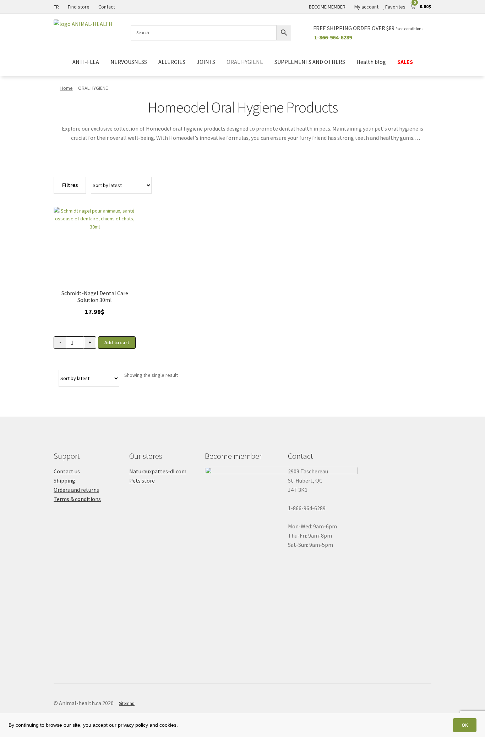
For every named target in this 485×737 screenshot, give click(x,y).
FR (56, 7)
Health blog (371, 61)
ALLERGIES (171, 61)
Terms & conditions (77, 498)
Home (66, 88)
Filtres (70, 184)
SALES (405, 61)
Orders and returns (76, 489)
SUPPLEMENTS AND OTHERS (309, 61)
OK (465, 725)
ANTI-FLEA (85, 61)
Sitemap (127, 703)
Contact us (67, 471)
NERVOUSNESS (128, 61)
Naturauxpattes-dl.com (157, 471)
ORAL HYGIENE (245, 61)
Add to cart (116, 342)
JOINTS (206, 61)
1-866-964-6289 (333, 37)
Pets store (142, 480)
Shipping (64, 480)
